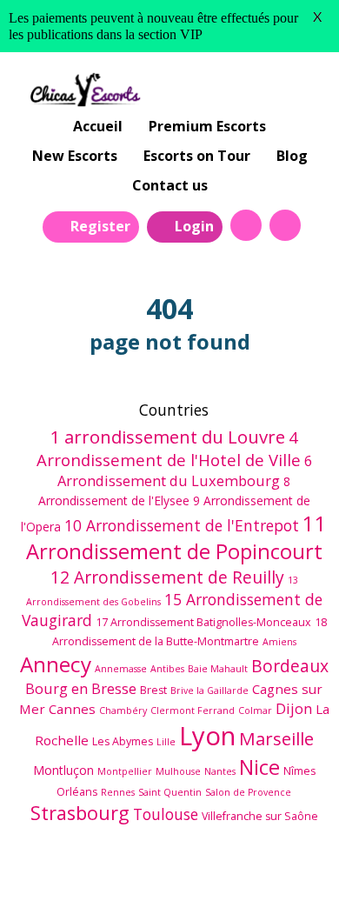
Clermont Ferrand (192, 710)
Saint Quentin (170, 792)
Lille (166, 742)
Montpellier (124, 771)
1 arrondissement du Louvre (167, 436)
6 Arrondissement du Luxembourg (184, 470)
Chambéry (123, 710)
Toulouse (165, 814)
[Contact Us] (285, 225)
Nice (259, 767)
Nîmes (299, 771)
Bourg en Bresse (80, 688)
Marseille (276, 738)
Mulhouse (178, 771)
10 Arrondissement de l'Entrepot (181, 525)
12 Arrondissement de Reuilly (167, 577)
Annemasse (121, 669)
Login (194, 226)
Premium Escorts (207, 126)
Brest (153, 690)
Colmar (255, 710)
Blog (292, 155)
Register (100, 226)
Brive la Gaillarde (209, 690)
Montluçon (63, 770)
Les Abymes (122, 741)
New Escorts (74, 155)
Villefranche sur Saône (260, 816)
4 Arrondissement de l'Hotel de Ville (169, 448)
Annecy (55, 664)
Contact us (170, 185)
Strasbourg (80, 812)
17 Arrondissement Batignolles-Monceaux (203, 622)
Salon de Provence (248, 792)
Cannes (72, 708)
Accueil (98, 126)
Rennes (118, 792)
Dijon (294, 708)
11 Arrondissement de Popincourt (177, 537)
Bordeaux (290, 665)
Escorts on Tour (196, 155)
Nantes (220, 771)
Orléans (76, 791)
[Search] (246, 225)
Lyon (207, 735)
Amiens (279, 642)
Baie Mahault (218, 669)
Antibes (167, 669)
